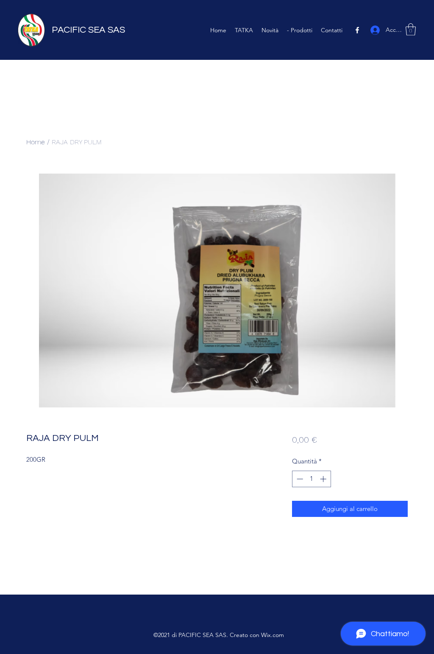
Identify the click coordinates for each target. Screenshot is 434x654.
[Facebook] (357, 30)
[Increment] (324, 479)
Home (35, 142)
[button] (411, 29)
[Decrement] (299, 479)
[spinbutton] (311, 479)
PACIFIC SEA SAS (88, 30)
